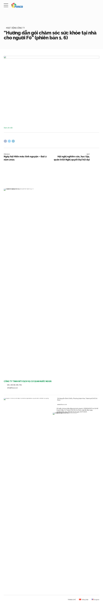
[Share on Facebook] (5, 141)
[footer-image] (67, 418)
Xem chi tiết (8, 128)
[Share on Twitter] (9, 141)
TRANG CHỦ (72, 599)
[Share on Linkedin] (13, 141)
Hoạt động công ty (15, 27)
